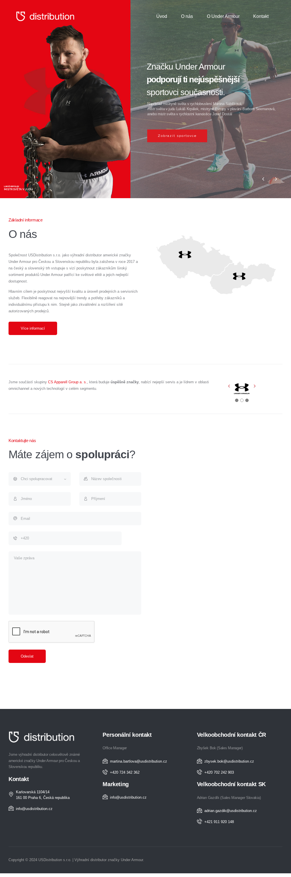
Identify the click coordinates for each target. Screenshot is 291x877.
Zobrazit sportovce (177, 136)
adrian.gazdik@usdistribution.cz (230, 811)
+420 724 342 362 (125, 772)
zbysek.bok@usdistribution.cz (229, 761)
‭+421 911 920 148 (219, 822)
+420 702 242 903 (219, 772)
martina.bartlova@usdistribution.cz (138, 761)
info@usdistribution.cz (34, 809)
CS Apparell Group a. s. (67, 382)
